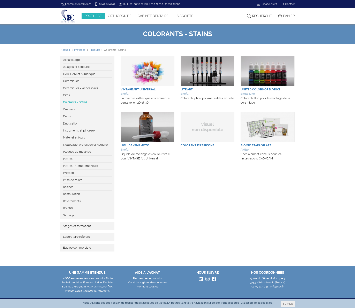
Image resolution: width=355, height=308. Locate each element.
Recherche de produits (147, 278)
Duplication (70, 123)
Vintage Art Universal (138, 89)
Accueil (65, 49)
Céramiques (71, 81)
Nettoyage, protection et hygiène (85, 144)
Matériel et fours (74, 137)
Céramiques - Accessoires (80, 88)
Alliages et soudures (76, 66)
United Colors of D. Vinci (260, 89)
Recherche (262, 16)
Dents (67, 116)
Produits (95, 49)
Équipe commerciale (77, 247)
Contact (290, 4)
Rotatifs (68, 208)
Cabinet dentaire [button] (153, 16)
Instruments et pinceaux (79, 130)
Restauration (71, 194)
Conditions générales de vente (147, 282)
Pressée (68, 172)
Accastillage (71, 59)
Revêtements (72, 201)
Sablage (68, 215)
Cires (66, 95)
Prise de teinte (72, 180)
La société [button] (184, 16)
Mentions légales (147, 286)
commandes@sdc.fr (79, 4)
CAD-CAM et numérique (79, 74)
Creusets (69, 109)
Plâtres (68, 158)
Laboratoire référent (76, 236)
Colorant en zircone (197, 145)
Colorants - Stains (75, 102)
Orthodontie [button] (119, 16)
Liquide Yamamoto (135, 145)
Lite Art (187, 89)
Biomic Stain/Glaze (256, 145)
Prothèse (79, 49)
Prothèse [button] (93, 16)
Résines (68, 187)
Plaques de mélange (77, 151)
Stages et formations (77, 226)
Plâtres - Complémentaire (80, 165)
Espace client (269, 4)
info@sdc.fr (277, 286)
